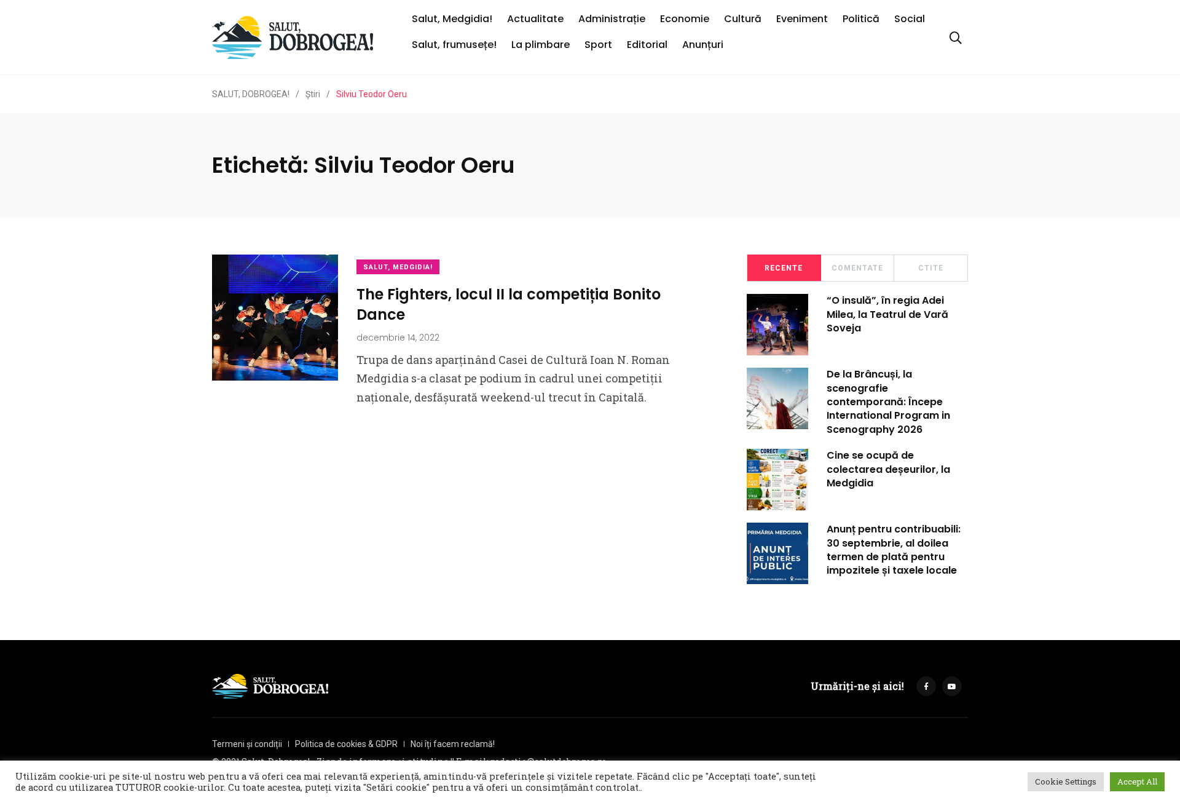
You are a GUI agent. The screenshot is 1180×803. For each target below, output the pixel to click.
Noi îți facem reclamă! (453, 744)
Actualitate (535, 19)
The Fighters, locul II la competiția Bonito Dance (508, 304)
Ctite (930, 268)
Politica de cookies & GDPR (346, 744)
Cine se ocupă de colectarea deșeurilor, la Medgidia (888, 469)
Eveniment (802, 19)
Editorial (647, 45)
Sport (598, 45)
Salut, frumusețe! (454, 45)
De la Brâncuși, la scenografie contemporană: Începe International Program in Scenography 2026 (888, 402)
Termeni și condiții (247, 744)
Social (909, 19)
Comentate (857, 268)
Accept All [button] (1137, 781)
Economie (684, 19)
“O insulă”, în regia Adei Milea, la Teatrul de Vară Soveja (887, 314)
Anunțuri (702, 45)
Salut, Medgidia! (452, 19)
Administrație (611, 19)
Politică (861, 19)
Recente (784, 268)
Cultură (742, 19)
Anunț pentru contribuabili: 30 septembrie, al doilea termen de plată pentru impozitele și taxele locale (894, 549)
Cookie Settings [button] (1065, 781)
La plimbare (540, 45)
